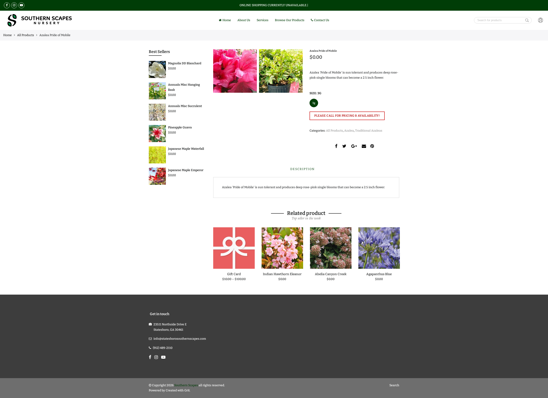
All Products (25, 35)
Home (226, 20)
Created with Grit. (178, 390)
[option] (234, 254)
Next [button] (399, 251)
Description (302, 169)
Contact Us (321, 20)
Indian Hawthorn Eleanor (282, 274)
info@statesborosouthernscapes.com (179, 339)
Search (394, 385)
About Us (243, 20)
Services (262, 20)
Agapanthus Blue (379, 274)
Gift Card (234, 274)
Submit (527, 20)
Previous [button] (213, 251)
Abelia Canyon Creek (331, 274)
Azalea (349, 130)
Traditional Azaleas (368, 130)
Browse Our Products (289, 20)
